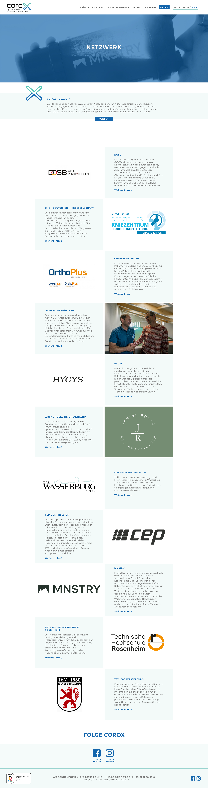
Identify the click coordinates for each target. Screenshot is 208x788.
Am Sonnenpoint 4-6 (67, 777)
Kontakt (104, 119)
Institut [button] (137, 7)
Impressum (87, 779)
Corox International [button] (119, 7)
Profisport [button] (98, 7)
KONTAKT (164, 7)
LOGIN (194, 7)
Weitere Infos (122, 190)
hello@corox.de (118, 777)
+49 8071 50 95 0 (181, 7)
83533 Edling (93, 777)
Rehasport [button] (150, 7)
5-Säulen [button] (84, 7)
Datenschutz (108, 779)
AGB (123, 779)
